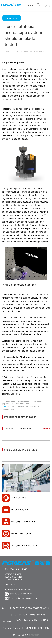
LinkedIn (38, 620)
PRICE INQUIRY (19, 509)
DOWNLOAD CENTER (14, 579)
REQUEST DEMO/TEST (24, 521)
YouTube (19, 620)
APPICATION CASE (13, 574)
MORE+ (46, 428)
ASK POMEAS (18, 497)
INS (44, 620)
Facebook (28, 620)
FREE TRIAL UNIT (21, 533)
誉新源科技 (34, 634)
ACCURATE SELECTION (24, 545)
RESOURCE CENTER (13, 577)
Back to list (11, 18)
